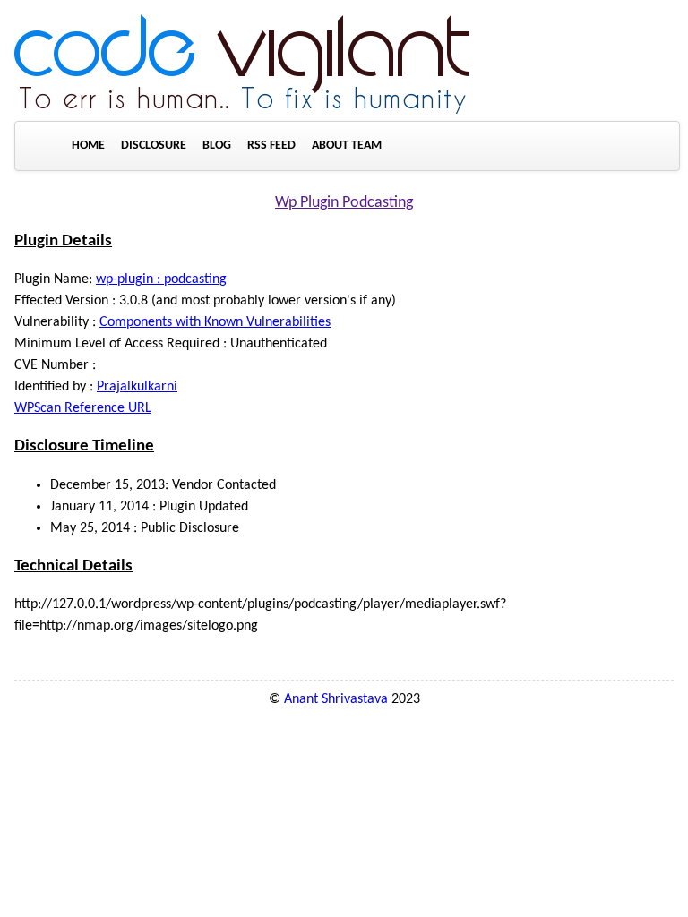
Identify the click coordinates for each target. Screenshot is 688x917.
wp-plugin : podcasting (161, 279)
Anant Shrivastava (336, 699)
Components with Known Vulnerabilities (215, 322)
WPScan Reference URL (82, 408)
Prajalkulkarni (137, 387)
